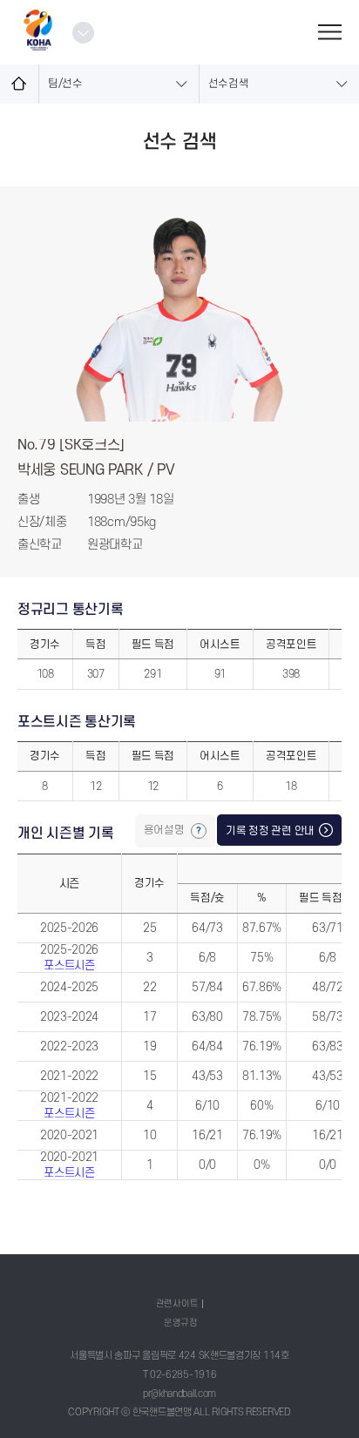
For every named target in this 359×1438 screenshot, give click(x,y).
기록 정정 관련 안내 (270, 831)
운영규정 (181, 1322)
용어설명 (165, 830)
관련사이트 (177, 1303)
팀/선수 (65, 84)
